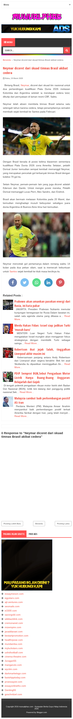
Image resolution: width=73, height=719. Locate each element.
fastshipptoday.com (15, 677)
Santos (13, 271)
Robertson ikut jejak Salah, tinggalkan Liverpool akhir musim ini (42, 351)
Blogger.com (42, 712)
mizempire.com (13, 627)
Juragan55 (10, 660)
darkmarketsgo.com (15, 673)
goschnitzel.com (13, 694)
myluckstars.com (14, 648)
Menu (9, 42)
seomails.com (12, 606)
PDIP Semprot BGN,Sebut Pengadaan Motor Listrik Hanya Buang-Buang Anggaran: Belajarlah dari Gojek (42, 377)
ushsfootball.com (14, 652)
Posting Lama (63, 524)
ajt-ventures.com (14, 602)
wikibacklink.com (14, 619)
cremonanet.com (14, 623)
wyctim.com (11, 669)
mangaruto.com (13, 665)
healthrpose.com (14, 640)
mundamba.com (13, 644)
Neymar (25, 85)
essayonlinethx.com (15, 685)
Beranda (39, 524)
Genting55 (10, 690)
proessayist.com (13, 681)
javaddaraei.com (14, 631)
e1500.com (11, 610)
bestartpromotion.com (16, 635)
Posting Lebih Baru (12, 524)
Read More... (32, 343)
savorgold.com (13, 614)
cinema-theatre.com (15, 656)
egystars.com (12, 598)
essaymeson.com (14, 593)
